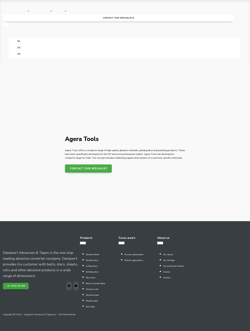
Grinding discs (92, 272)
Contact (166, 277)
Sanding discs (92, 260)
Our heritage (169, 260)
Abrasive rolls (92, 289)
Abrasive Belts (92, 254)
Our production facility (173, 266)
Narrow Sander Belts (95, 283)
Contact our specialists (118, 18)
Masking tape (92, 300)
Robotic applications (133, 260)
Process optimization (133, 254)
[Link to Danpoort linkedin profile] (69, 286)
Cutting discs (92, 266)
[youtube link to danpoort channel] (76, 286)
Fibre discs (90, 277)
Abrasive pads (92, 295)
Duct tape (90, 306)
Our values (168, 254)
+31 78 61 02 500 (16, 286)
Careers (166, 272)
